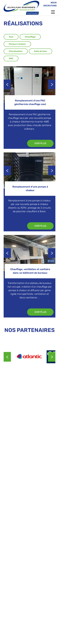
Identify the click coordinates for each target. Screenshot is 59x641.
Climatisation (16, 51)
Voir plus (40, 143)
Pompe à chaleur (17, 44)
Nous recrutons (50, 4)
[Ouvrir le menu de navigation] (53, 12)
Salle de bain (40, 51)
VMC (11, 58)
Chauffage (30, 37)
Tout (11, 37)
